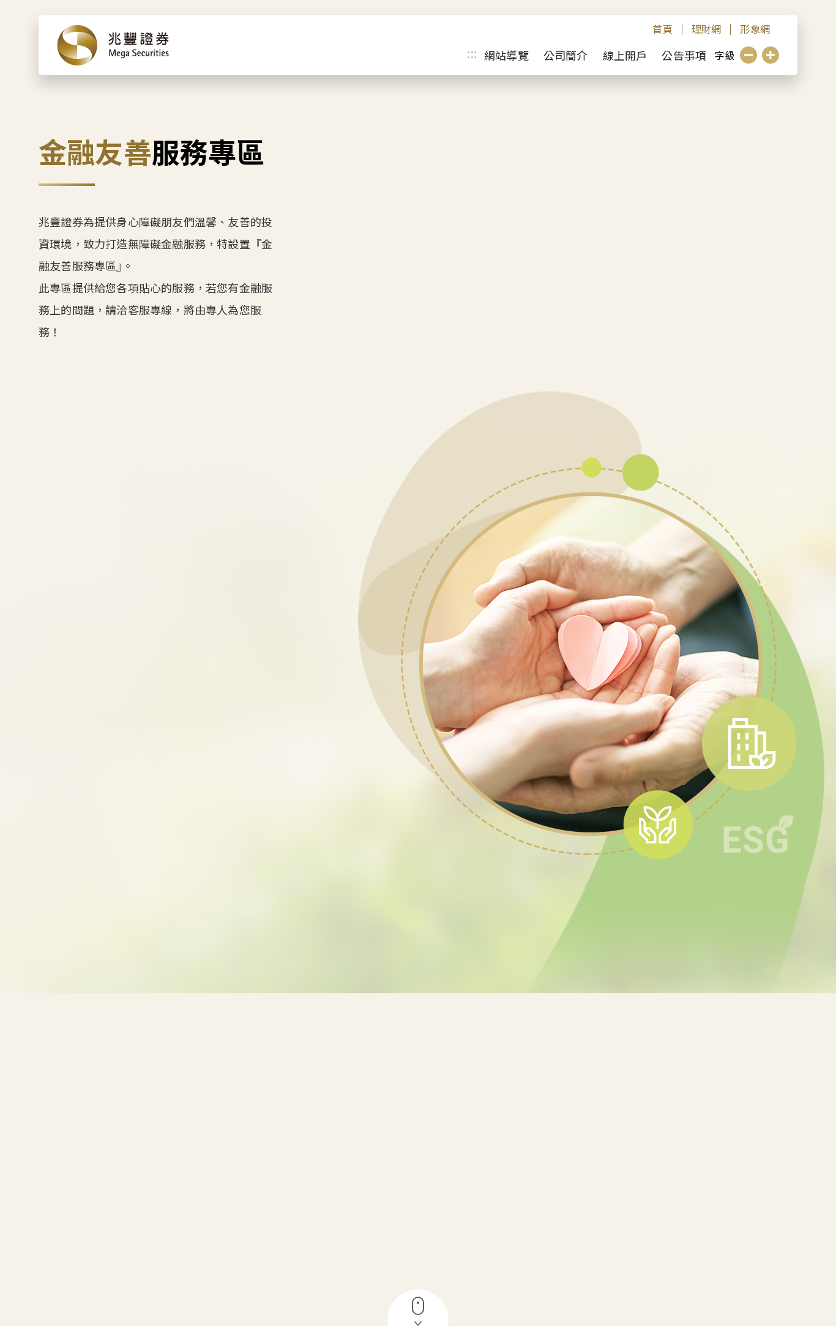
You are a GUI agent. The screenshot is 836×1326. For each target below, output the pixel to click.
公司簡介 (565, 55)
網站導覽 (506, 55)
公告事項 (684, 55)
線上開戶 (625, 55)
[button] (748, 55)
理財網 (707, 29)
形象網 (755, 29)
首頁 (662, 29)
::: (472, 53)
